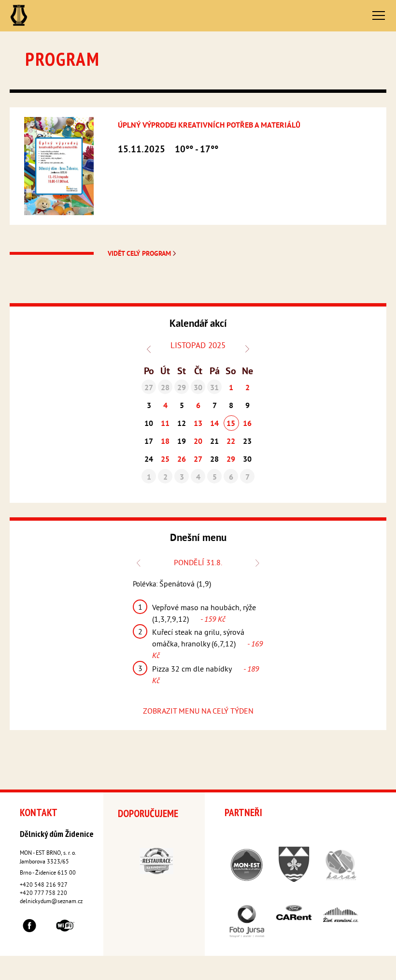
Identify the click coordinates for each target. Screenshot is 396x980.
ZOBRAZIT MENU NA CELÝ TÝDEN (198, 712)
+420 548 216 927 (44, 885)
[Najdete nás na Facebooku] (29, 927)
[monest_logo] (179, 254)
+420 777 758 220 (43, 893)
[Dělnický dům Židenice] (18, 16)
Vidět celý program (140, 254)
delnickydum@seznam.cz (51, 902)
